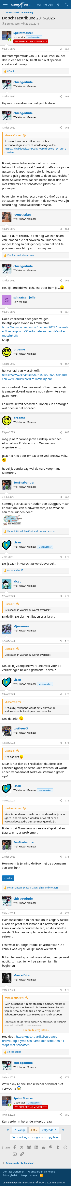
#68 (67, 432)
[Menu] (5, 5)
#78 (67, 990)
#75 (67, 800)
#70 (67, 557)
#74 (67, 743)
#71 (67, 596)
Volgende (48, 1130)
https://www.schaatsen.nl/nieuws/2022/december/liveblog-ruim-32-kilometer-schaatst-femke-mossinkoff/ (35, 331)
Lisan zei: (10, 604)
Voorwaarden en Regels (41, 1171)
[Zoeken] (66, 4)
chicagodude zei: (14, 998)
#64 (67, 229)
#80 (67, 1114)
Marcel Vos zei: (13, 135)
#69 (67, 497)
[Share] (60, 49)
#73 (67, 694)
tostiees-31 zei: (13, 808)
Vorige (21, 1130)
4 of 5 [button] (34, 1130)
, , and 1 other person (30, 531)
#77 (67, 913)
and (20, 255)
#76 (67, 856)
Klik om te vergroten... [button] (36, 1030)
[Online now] (9, 39)
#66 (67, 312)
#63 (67, 127)
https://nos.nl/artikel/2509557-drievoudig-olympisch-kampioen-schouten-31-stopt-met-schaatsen (33, 1040)
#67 (67, 364)
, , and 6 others (32, 887)
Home (33, 1175)
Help (24, 1175)
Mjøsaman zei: (13, 702)
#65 (67, 280)
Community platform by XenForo (34, 1182)
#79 (67, 1077)
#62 (67, 96)
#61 (67, 49)
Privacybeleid (10, 1175)
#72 (67, 641)
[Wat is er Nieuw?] (58, 4)
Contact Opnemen (13, 1171)
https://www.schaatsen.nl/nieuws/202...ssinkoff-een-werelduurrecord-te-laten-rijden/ (35, 377)
